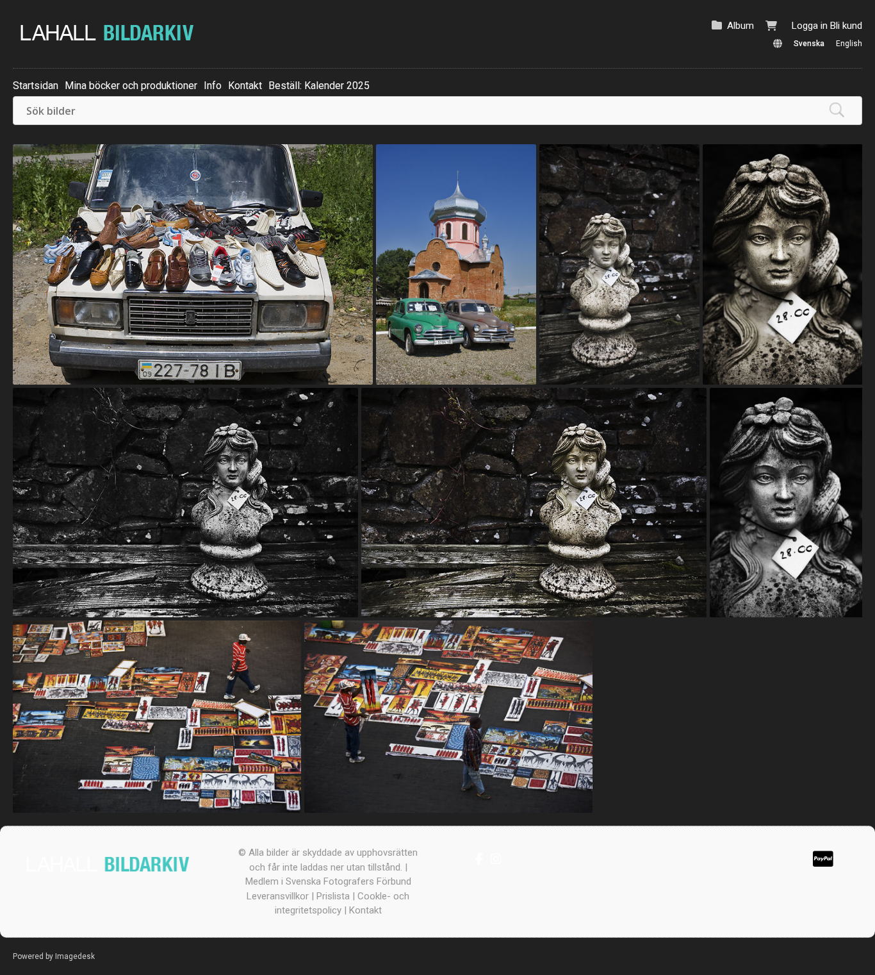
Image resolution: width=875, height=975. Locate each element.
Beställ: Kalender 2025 (319, 85)
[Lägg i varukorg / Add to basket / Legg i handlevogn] (335, 368)
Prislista (333, 896)
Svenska (809, 43)
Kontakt (245, 85)
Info (213, 85)
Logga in (810, 25)
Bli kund (846, 25)
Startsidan (35, 85)
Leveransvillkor (278, 896)
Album (740, 25)
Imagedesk (75, 956)
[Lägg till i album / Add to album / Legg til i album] (356, 368)
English (849, 43)
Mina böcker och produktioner (131, 85)
